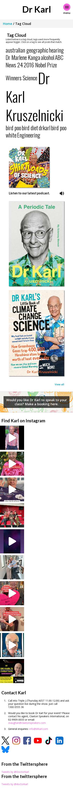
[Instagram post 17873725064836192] (12, 541)
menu (66, 13)
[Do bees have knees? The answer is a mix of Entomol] (12, 464)
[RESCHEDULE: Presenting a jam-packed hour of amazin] (12, 671)
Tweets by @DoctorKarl (15, 772)
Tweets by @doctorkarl (14, 784)
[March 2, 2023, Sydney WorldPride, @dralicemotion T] (12, 515)
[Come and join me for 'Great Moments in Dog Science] (12, 645)
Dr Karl (36, 9)
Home (7, 23)
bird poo (13, 127)
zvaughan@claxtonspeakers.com (27, 722)
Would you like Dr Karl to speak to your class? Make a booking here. (36, 402)
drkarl (44, 127)
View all (59, 384)
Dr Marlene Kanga (23, 57)
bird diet (30, 127)
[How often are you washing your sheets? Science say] (12, 490)
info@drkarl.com (38, 729)
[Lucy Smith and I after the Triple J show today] (12, 567)
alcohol (47, 57)
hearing (56, 50)
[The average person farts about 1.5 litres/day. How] (12, 619)
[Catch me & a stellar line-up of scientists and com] (12, 438)
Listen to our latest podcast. (29, 193)
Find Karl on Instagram (23, 420)
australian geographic (27, 50)
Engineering (28, 135)
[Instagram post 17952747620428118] (12, 593)
